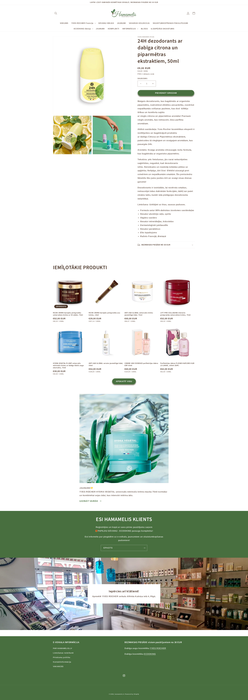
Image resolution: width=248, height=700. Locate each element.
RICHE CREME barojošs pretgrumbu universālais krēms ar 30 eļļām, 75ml (68, 314)
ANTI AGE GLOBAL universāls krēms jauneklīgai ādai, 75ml (139, 314)
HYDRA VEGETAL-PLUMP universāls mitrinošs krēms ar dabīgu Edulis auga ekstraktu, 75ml (68, 365)
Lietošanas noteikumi (63, 653)
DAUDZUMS (142, 78)
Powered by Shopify (132, 694)
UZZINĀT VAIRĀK (88, 501)
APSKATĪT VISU (124, 381)
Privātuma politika (61, 657)
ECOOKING (150, 654)
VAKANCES (58, 666)
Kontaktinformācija (62, 662)
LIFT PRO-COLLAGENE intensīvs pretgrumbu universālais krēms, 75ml (175, 314)
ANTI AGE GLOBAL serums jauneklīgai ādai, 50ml (106, 364)
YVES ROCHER (158, 648)
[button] (56, 13)
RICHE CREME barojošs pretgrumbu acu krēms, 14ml (104, 314)
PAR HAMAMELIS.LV (62, 648)
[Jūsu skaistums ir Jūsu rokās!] (144, 548)
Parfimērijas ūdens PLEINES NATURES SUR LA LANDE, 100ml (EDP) (177, 364)
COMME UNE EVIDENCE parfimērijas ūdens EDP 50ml (141, 364)
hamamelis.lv (119, 694)
